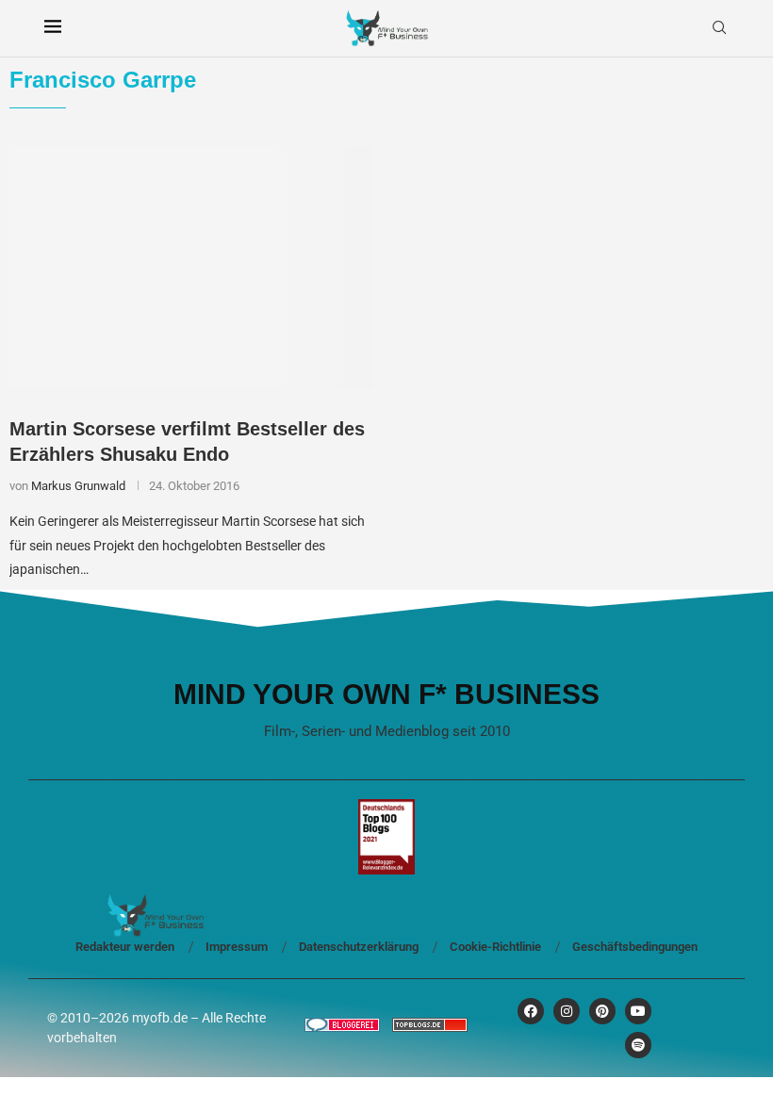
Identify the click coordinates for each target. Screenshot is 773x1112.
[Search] (719, 28)
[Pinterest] (602, 1011)
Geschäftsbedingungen (635, 947)
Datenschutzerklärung (359, 947)
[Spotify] (638, 1045)
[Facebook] (531, 1011)
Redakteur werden (124, 947)
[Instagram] (566, 1011)
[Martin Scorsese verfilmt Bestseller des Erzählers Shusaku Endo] (190, 267)
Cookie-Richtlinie (495, 947)
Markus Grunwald (78, 486)
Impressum (237, 947)
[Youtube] (638, 1011)
